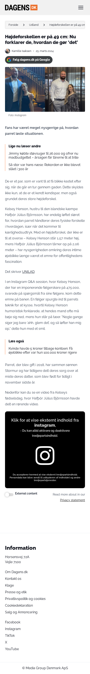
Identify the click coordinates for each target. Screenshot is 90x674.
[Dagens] (38, 7)
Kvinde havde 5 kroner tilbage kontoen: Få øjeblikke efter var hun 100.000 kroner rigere (43, 350)
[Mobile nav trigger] (81, 7)
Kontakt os (13, 579)
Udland (34, 24)
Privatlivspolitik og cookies (25, 599)
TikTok (10, 636)
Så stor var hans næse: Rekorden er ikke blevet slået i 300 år (44, 167)
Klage (9, 585)
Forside (13, 24)
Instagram (13, 629)
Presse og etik (16, 592)
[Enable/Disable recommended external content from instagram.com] (9, 495)
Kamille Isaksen (21, 51)
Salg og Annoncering (21, 612)
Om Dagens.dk (16, 572)
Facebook (12, 622)
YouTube (12, 649)
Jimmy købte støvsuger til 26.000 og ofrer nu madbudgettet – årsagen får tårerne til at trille (43, 155)
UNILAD (28, 272)
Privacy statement (72, 500)
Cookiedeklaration (19, 605)
